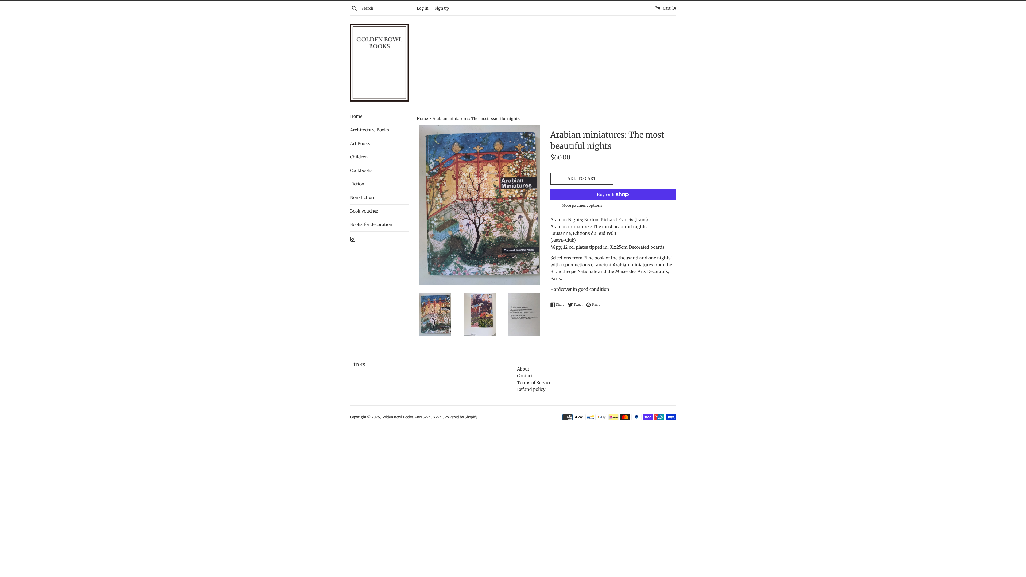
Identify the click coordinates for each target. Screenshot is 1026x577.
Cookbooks (361, 170)
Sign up (441, 8)
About (523, 369)
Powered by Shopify (461, 417)
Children (359, 156)
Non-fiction (362, 197)
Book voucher (364, 211)
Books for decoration (371, 224)
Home (356, 116)
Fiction (357, 183)
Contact (525, 375)
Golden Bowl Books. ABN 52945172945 (412, 417)
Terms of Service (534, 382)
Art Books (360, 143)
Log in (423, 8)
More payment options (582, 205)
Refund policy (531, 389)
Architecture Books (369, 129)
